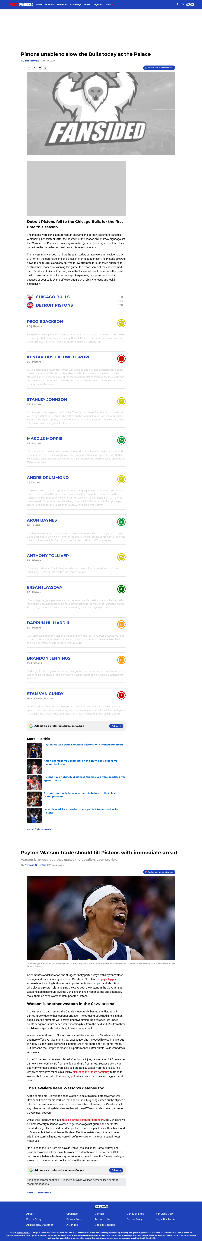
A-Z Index (72, 1224)
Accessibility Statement (40, 1224)
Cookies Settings (105, 1224)
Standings (75, 4)
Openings (72, 1213)
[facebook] (177, 4)
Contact (99, 1213)
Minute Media (23, 1233)
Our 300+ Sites (135, 1213)
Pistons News (44, 829)
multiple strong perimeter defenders (82, 1119)
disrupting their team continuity (91, 1071)
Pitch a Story (33, 1219)
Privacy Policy (74, 1219)
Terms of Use (102, 1219)
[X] (183, 4)
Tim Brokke (32, 60)
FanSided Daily (165, 1213)
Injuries (98, 4)
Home (30, 829)
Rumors (49, 4)
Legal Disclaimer (166, 1219)
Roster (87, 4)
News (39, 4)
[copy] (45, 68)
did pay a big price (107, 979)
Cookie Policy (134, 1219)
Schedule (62, 4)
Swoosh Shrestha (36, 865)
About (29, 1213)
